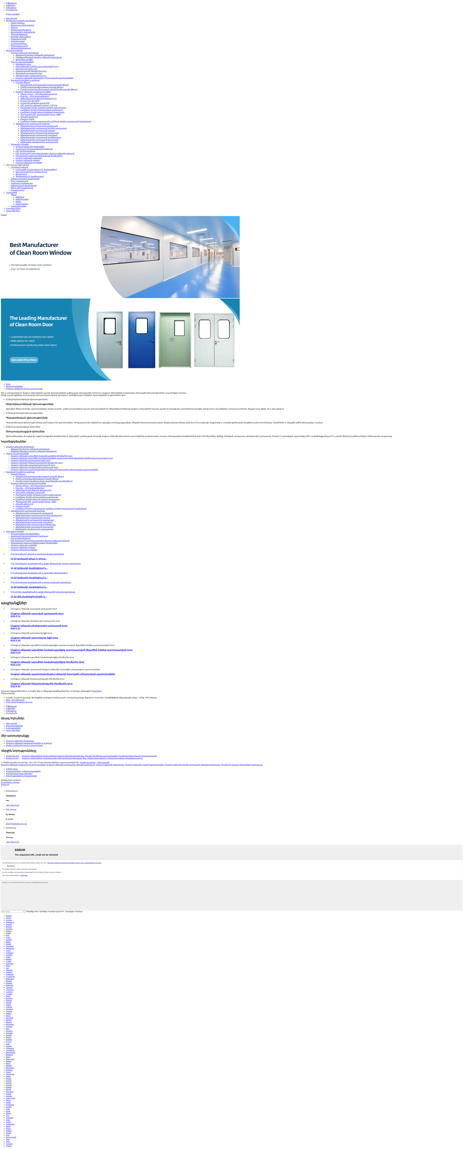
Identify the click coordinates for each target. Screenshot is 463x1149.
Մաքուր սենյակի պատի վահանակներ (144, 765)
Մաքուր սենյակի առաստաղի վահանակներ (23, 765)
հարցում (97, 691)
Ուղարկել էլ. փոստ (10, 782)
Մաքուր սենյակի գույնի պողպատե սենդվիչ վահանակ (192, 765)
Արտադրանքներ (14, 386)
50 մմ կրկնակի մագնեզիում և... (29, 568)
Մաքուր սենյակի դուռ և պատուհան (24, 389)
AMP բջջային (103, 762)
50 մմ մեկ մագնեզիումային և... (29, 596)
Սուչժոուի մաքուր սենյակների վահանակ (242, 765)
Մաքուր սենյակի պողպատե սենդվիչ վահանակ (71, 765)
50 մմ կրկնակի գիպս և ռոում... (29, 558)
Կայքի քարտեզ (87, 762)
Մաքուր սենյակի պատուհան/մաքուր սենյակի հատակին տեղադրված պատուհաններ (63, 674)
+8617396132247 (12, 805)
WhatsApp (5, 785)
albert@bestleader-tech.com (16, 824)
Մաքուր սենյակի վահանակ (110, 765)
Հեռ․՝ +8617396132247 (15, 700)
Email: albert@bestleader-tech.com (19, 702)
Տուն (8, 384)
